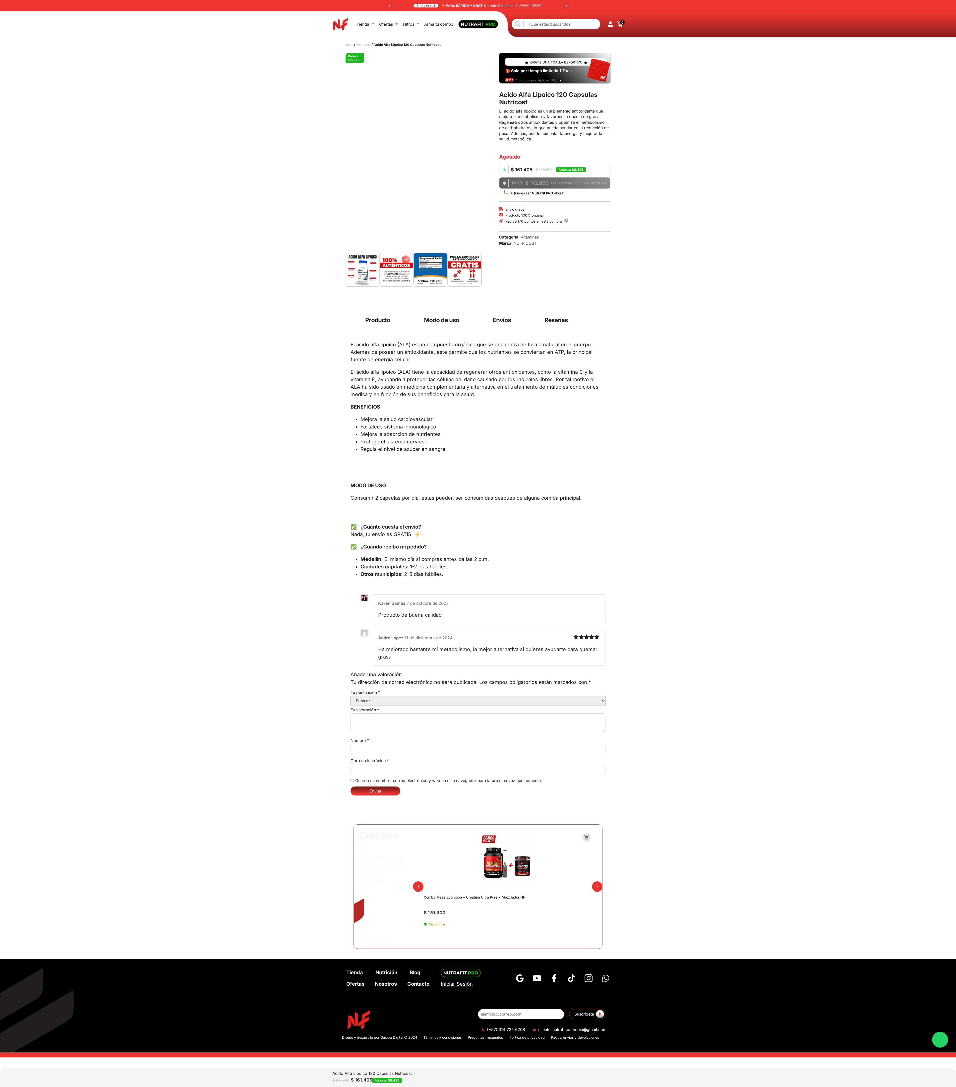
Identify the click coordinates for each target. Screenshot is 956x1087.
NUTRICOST (525, 243)
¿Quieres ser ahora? (538, 193)
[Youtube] (537, 609)
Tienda (363, 24)
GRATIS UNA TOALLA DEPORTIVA (556, 62)
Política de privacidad (527, 668)
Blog (415, 604)
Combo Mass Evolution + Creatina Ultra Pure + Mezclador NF (474, 528)
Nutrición (386, 604)
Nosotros (386, 615)
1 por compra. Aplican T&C (536, 80)
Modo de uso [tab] (441, 284)
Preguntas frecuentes (485, 668)
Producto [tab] (377, 284)
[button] (389, 5)
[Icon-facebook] (554, 609)
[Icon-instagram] (589, 609)
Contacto (418, 615)
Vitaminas (363, 45)
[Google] (520, 609)
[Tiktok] (571, 609)
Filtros (408, 24)
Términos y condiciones (442, 668)
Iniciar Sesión (457, 615)
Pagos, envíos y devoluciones (575, 668)
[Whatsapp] (606, 609)
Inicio (349, 45)
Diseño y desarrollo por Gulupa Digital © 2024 (379, 668)
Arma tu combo (438, 24)
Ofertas (386, 24)
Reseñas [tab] (556, 284)
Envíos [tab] (502, 284)
